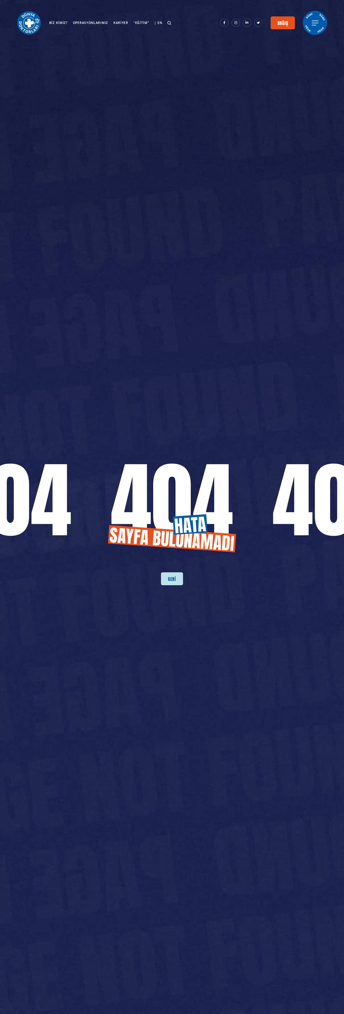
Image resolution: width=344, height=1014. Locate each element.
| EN (158, 22)
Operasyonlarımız (90, 22)
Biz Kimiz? (58, 22)
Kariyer (120, 22)
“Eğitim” (141, 22)
